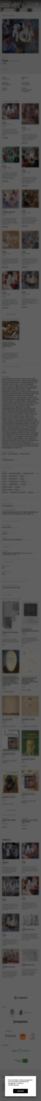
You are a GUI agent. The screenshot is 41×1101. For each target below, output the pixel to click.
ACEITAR (20, 1091)
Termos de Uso (13, 1085)
